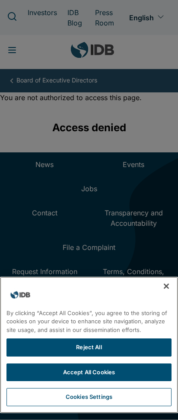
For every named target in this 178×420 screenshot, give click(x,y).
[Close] (166, 286)
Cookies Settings (89, 396)
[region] (89, 345)
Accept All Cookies (89, 372)
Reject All (89, 347)
